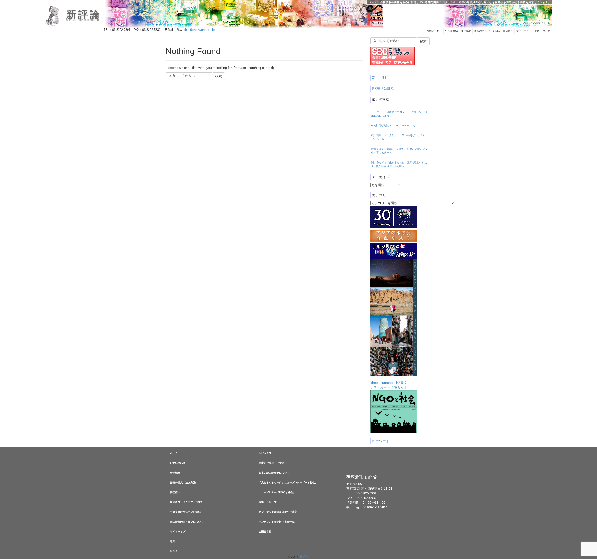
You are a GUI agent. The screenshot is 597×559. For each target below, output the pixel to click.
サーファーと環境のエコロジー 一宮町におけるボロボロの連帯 (399, 114)
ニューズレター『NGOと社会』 (277, 492)
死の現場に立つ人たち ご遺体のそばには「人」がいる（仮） (399, 137)
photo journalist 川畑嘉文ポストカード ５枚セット (388, 385)
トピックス (265, 453)
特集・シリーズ (268, 502)
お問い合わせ (434, 30)
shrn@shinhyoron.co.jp (199, 29)
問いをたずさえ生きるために (399, 164)
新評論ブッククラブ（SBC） (187, 502)
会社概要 (466, 30)
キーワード (380, 441)
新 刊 (379, 78)
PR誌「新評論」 (385, 89)
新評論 (83, 14)
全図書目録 (451, 30)
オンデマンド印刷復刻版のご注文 (278, 511)
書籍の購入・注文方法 (487, 30)
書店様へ (508, 30)
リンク (546, 30)
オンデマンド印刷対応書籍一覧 (277, 521)
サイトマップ (523, 30)
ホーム (174, 453)
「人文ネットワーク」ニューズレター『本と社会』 (288, 482)
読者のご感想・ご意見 (271, 462)
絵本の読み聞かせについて (274, 472)
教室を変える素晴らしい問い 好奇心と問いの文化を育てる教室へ (399, 150)
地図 (537, 30)
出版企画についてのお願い (185, 511)
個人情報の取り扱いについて (186, 521)
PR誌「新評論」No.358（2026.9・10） (394, 125)
